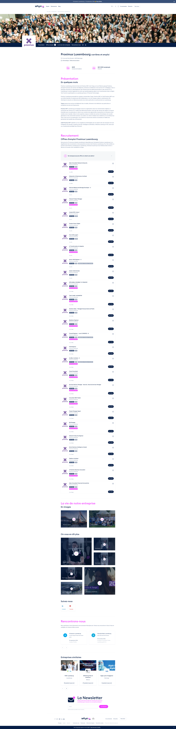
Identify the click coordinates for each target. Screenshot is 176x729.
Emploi (47, 6)
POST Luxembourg (69, 675)
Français (59, 723)
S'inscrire (130, 6)
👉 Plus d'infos (98, 1)
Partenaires (83, 723)
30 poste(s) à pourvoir (69, 683)
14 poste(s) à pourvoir (107, 683)
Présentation (41, 45)
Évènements (54, 6)
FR (112, 6)
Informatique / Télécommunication (70, 60)
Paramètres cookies (99, 723)
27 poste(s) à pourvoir (88, 683)
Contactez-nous (76, 723)
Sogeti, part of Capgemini (107, 675)
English (64, 723)
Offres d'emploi (50, 45)
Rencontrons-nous (76, 45)
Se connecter (123, 6)
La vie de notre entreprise (63, 45)
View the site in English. (95, 727)
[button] (66, 688)
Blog (59, 6)
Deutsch (68, 723)
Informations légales (90, 723)
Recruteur (137, 6)
